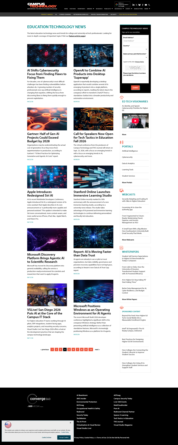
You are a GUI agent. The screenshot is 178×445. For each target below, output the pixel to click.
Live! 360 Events (120, 402)
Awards (89, 8)
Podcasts (107, 8)
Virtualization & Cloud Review (88, 425)
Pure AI (116, 408)
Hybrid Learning (65, 14)
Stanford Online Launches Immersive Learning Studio (93, 193)
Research (99, 8)
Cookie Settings (46, 437)
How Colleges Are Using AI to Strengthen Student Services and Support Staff (135, 365)
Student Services (128, 176)
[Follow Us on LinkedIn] (133, 5)
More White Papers (129, 299)
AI (56, 14)
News (66, 8)
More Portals (127, 182)
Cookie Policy (89, 438)
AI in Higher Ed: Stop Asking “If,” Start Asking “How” (134, 281)
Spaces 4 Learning (121, 415)
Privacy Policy (139, 62)
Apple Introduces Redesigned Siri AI (40, 193)
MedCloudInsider (120, 405)
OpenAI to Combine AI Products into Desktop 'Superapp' (89, 73)
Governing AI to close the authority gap (132, 208)
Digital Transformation (99, 14)
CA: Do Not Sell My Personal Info (118, 438)
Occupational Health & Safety (88, 408)
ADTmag (117, 395)
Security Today (82, 415)
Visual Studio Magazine (123, 425)
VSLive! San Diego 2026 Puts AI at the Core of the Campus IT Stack (44, 313)
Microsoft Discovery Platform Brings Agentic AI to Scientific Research (45, 258)
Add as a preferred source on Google (123, 4)
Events (128, 8)
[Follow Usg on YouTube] (146, 5)
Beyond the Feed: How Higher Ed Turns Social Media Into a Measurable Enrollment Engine (135, 317)
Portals (127, 146)
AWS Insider (81, 398)
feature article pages (77, 36)
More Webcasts (128, 240)
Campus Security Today (123, 398)
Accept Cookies (64, 437)
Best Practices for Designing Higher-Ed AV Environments (133, 340)
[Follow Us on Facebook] (143, 5)
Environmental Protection (87, 402)
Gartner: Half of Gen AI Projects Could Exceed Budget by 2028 (43, 137)
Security (114, 14)
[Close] (70, 422)
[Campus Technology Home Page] (42, 6)
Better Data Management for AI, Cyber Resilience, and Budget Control (134, 290)
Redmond (80, 412)
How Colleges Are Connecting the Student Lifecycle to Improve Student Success (135, 352)
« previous (45, 349)
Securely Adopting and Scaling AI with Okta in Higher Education (135, 200)
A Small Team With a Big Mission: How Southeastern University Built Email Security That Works (135, 231)
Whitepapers (130, 251)
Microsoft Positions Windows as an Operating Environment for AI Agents (92, 309)
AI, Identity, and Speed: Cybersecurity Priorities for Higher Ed (135, 108)
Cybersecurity (127, 157)
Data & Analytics (128, 163)
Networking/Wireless (81, 14)
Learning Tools (127, 169)
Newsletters (138, 8)
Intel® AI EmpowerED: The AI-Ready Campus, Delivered (133, 329)
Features (73, 8)
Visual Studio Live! (84, 428)
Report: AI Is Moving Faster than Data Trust (92, 253)
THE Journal (118, 421)
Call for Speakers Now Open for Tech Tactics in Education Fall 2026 (93, 137)
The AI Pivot (81, 421)
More (146, 8)
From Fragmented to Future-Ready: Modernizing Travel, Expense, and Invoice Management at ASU (133, 219)
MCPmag (80, 405)
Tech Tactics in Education (123, 418)
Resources (118, 8)
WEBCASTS (128, 194)
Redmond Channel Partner (124, 412)
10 (91, 349)
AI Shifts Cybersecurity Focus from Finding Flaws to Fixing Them (46, 73)
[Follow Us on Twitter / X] (136, 5)
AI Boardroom (82, 395)
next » (97, 349)
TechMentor (81, 418)
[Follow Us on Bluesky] (139, 5)
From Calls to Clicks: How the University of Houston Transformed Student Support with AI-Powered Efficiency (133, 270)
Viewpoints (81, 8)
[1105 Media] (39, 417)
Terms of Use (101, 438)
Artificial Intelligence (130, 151)
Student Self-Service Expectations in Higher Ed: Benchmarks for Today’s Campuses (135, 258)
